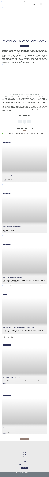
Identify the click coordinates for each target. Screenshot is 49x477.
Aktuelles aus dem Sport (24, 46)
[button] (41, 4)
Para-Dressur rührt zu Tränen (11, 377)
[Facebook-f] (22, 468)
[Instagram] (24, 468)
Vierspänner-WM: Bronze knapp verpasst (15, 427)
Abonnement (24, 459)
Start (25, 450)
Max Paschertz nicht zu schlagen (12, 226)
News (24, 452)
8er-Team (25, 458)
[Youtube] (27, 468)
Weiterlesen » (5, 180)
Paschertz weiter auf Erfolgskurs (12, 277)
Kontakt (24, 461)
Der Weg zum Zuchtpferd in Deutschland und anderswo (19, 327)
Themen (24, 454)
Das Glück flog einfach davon (11, 175)
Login (34, 4)
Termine (24, 456)
